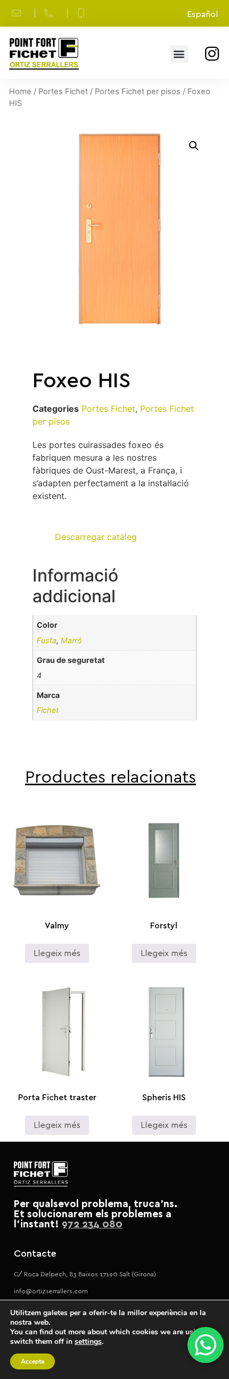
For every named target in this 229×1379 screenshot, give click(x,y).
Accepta (32, 1361)
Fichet (48, 710)
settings (88, 1342)
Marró (71, 640)
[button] (179, 54)
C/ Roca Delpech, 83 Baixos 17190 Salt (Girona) (85, 1274)
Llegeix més (57, 953)
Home (20, 91)
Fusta (46, 640)
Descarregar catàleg (96, 536)
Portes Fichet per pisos (138, 91)
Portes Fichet (63, 91)
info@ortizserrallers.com (51, 1291)
